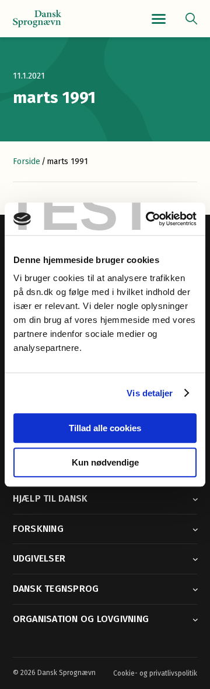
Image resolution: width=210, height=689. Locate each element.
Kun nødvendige (105, 462)
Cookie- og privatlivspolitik (155, 673)
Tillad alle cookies (105, 428)
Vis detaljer (150, 393)
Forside (26, 161)
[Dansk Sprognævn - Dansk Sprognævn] (37, 19)
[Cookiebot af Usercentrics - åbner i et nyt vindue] (148, 218)
